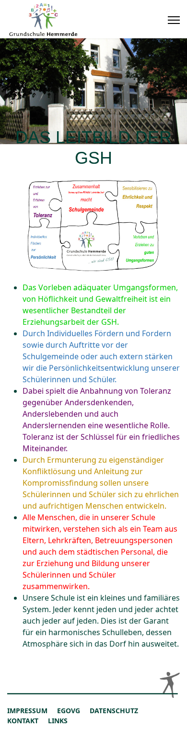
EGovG (68, 710)
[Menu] (174, 20)
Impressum (27, 710)
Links (58, 720)
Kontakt (22, 720)
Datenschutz (114, 710)
